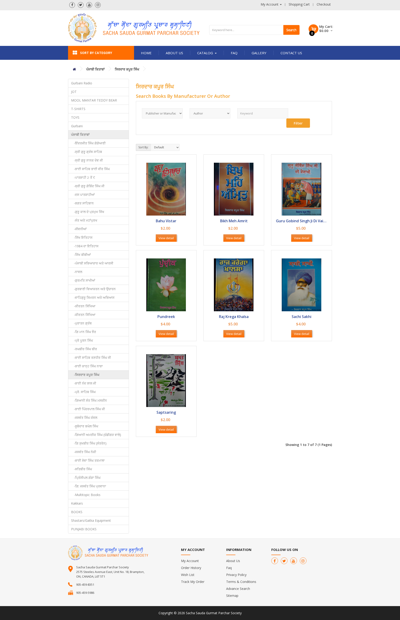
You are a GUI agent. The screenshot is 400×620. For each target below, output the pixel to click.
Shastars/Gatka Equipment (91, 520)
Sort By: (143, 147)
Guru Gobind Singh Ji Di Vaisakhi (301, 221)
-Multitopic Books (85, 495)
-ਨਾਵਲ (76, 272)
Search (291, 30)
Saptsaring (166, 412)
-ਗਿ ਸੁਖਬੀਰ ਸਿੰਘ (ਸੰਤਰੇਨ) (88, 443)
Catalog (205, 53)
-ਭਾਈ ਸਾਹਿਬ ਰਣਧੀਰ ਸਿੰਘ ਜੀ (91, 357)
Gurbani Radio (81, 83)
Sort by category (96, 53)
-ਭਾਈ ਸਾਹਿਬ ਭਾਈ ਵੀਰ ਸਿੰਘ (90, 169)
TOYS (75, 117)
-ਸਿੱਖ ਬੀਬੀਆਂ (81, 254)
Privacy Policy (236, 574)
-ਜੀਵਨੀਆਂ (79, 229)
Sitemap (232, 595)
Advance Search (238, 588)
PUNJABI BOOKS (84, 529)
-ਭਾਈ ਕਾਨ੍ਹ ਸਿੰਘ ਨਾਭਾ (87, 366)
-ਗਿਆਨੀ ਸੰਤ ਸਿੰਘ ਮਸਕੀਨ (89, 400)
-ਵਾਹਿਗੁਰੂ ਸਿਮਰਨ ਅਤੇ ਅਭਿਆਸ (92, 297)
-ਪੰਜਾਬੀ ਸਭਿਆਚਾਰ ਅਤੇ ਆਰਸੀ (92, 263)
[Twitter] (81, 5)
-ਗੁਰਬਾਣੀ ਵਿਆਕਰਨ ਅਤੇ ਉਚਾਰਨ (93, 289)
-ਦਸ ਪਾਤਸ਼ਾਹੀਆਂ (83, 194)
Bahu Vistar (166, 221)
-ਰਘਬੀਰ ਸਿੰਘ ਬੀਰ (84, 349)
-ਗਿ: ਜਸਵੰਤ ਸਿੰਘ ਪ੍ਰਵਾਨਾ (88, 486)
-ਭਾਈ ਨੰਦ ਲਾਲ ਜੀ (83, 383)
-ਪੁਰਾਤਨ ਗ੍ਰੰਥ (81, 323)
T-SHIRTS (78, 109)
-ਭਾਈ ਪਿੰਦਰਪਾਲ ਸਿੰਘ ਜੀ (88, 409)
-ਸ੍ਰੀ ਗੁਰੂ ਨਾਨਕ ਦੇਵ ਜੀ (87, 160)
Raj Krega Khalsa (234, 317)
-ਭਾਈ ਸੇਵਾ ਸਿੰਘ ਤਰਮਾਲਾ (88, 460)
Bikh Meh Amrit (234, 221)
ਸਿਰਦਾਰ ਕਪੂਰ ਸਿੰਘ (127, 69)
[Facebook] (72, 5)
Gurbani (77, 126)
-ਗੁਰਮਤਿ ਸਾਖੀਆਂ (83, 280)
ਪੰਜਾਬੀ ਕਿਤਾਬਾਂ (95, 69)
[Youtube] (89, 5)
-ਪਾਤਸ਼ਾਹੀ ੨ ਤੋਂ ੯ (83, 177)
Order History (191, 568)
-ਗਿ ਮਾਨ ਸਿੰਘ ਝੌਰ (83, 332)
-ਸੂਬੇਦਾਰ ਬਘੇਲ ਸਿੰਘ (84, 426)
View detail (166, 238)
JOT (74, 91)
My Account (190, 561)
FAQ (234, 53)
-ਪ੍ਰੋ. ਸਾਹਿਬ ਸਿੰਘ (83, 392)
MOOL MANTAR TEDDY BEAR (94, 100)
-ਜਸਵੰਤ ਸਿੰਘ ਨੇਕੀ (83, 452)
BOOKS (76, 512)
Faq (229, 568)
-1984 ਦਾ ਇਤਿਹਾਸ (84, 246)
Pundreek (166, 317)
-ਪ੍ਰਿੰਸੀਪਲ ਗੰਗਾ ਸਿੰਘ (85, 477)
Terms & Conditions (241, 581)
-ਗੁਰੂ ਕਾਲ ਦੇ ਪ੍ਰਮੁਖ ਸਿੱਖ (87, 212)
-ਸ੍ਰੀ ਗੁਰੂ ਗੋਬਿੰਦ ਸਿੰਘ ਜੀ (87, 186)
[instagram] (98, 5)
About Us (174, 53)
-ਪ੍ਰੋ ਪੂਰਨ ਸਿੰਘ (82, 340)
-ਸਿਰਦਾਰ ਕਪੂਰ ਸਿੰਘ (85, 374)
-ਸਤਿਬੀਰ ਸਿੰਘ (81, 469)
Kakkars (77, 503)
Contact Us (291, 53)
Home (146, 53)
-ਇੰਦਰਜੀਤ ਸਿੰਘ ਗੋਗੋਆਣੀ (88, 143)
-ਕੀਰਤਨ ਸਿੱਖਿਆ (83, 306)
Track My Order (192, 581)
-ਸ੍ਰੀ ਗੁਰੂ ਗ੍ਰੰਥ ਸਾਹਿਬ (86, 151)
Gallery (259, 53)
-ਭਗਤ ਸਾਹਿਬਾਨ (82, 203)
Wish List (187, 574)
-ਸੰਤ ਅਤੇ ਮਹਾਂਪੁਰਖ (84, 220)
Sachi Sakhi (301, 317)
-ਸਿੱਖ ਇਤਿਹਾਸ (81, 237)
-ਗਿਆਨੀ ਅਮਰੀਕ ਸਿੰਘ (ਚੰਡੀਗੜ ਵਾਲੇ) (96, 434)
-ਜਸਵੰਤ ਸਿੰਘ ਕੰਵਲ (84, 417)
